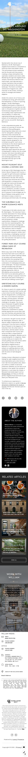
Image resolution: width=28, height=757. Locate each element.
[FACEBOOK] (12, 734)
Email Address (6, 675)
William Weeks (6, 374)
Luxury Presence (18, 739)
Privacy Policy (19, 688)
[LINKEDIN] (16, 734)
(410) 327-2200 (11, 462)
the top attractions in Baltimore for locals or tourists (14, 384)
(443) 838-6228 (8, 642)
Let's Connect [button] (14, 622)
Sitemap (19, 729)
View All (14, 560)
